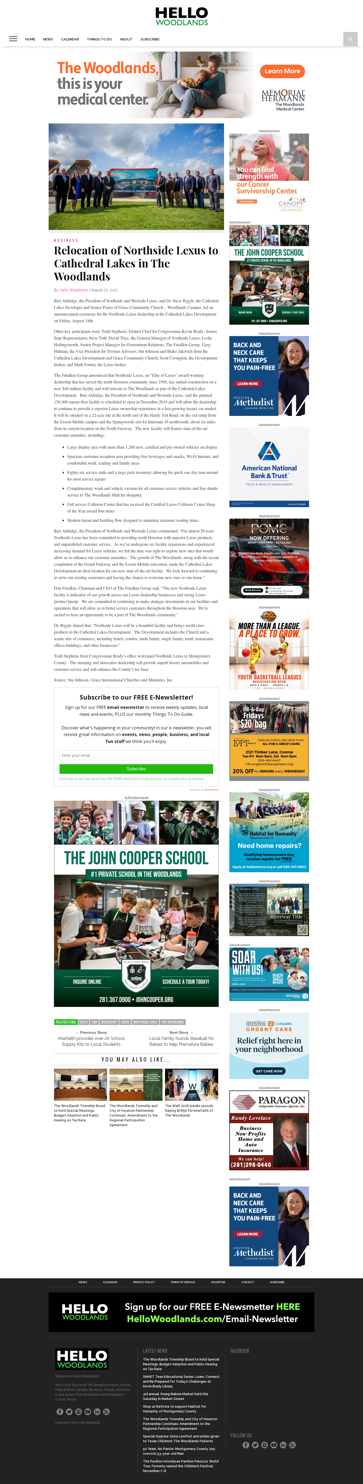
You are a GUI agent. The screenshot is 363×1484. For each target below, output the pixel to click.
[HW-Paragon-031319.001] (269, 1169)
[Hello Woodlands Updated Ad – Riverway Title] (269, 935)
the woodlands (173, 1022)
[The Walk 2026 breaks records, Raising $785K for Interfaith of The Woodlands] (191, 1099)
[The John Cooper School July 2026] (136, 1005)
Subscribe (150, 39)
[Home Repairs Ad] (269, 871)
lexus (125, 1022)
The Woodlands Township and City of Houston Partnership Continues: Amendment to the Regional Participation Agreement (133, 1115)
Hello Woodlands (74, 290)
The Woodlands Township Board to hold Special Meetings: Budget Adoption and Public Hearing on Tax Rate (79, 1113)
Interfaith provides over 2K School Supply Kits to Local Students (91, 1041)
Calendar (70, 39)
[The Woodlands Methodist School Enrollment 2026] (269, 1000)
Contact (247, 1282)
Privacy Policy (144, 1282)
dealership (109, 1022)
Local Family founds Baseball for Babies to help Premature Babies (181, 1041)
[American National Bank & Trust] (269, 506)
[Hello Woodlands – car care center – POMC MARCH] (269, 597)
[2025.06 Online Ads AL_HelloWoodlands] (269, 780)
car (94, 1022)
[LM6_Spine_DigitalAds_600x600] (269, 415)
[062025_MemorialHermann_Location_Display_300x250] (269, 1078)
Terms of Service (183, 1282)
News (48, 39)
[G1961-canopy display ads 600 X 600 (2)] (269, 212)
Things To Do (99, 39)
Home (30, 39)
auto (83, 1022)
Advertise (218, 1282)
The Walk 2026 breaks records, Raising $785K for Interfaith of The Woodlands (189, 1110)
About (126, 39)
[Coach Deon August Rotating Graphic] (269, 689)
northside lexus (145, 1022)
